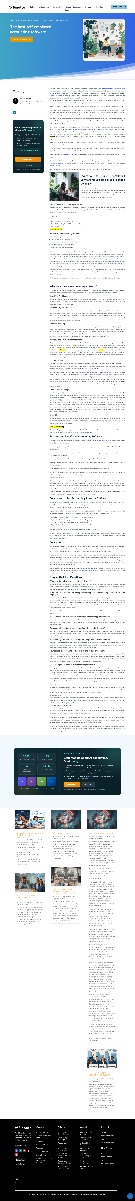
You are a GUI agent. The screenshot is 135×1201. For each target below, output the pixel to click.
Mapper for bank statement (87, 1167)
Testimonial (41, 1148)
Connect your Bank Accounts (87, 1139)
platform (59, 299)
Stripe (103, 1132)
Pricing (68, 7)
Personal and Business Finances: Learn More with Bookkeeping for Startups (64, 891)
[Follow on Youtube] (24, 1150)
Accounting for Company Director (65, 1162)
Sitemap (104, 1160)
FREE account (118, 6)
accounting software (106, 88)
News (32, 844)
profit (66, 154)
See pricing (28, 165)
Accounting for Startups (64, 1139)
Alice (20, 840)
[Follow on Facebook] (16, 1150)
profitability (89, 374)
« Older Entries (20, 1115)
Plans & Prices (42, 1145)
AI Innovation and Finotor (43, 1137)
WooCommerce (107, 1136)
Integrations (57, 7)
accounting (70, 98)
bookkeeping (98, 129)
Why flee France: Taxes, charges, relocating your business (27, 897)
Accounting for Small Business (64, 1133)
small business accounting (58, 163)
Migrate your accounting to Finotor (85, 1156)
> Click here (94, 529)
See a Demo (41, 1155)
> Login (66, 10)
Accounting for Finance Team (64, 1167)
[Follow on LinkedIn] (14, 112)
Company (88, 7)
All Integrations (107, 1143)
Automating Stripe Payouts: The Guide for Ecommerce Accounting (30, 835)
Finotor (118, 88)
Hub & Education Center (40, 1160)
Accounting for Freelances (64, 1149)
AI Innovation (44, 7)
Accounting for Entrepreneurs (64, 1144)
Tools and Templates (84, 1162)
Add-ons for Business (85, 1149)
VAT (57, 247)
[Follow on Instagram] (16, 1154)
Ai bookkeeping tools (61, 833)
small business (77, 129)
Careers (39, 1141)
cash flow (102, 374)
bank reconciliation (77, 520)
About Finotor (42, 1132)
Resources (77, 7)
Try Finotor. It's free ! (20, 39)
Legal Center (106, 1157)
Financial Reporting (57, 224)
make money (106, 440)
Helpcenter (106, 1153)
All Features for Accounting (86, 1133)
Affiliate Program (43, 1152)
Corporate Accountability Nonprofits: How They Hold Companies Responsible (100, 1074)
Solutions (32, 7)
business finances (113, 261)
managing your (85, 568)
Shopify (104, 1139)
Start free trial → (28, 159)
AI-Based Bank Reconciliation (86, 1144)
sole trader (109, 118)
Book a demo (88, 784)
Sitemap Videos (107, 1164)
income (52, 95)
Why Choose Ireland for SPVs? (101, 833)
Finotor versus (20, 1183)
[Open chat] (130, 1196)
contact (21, 902)
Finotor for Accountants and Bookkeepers (65, 1156)
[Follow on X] (28, 1150)
